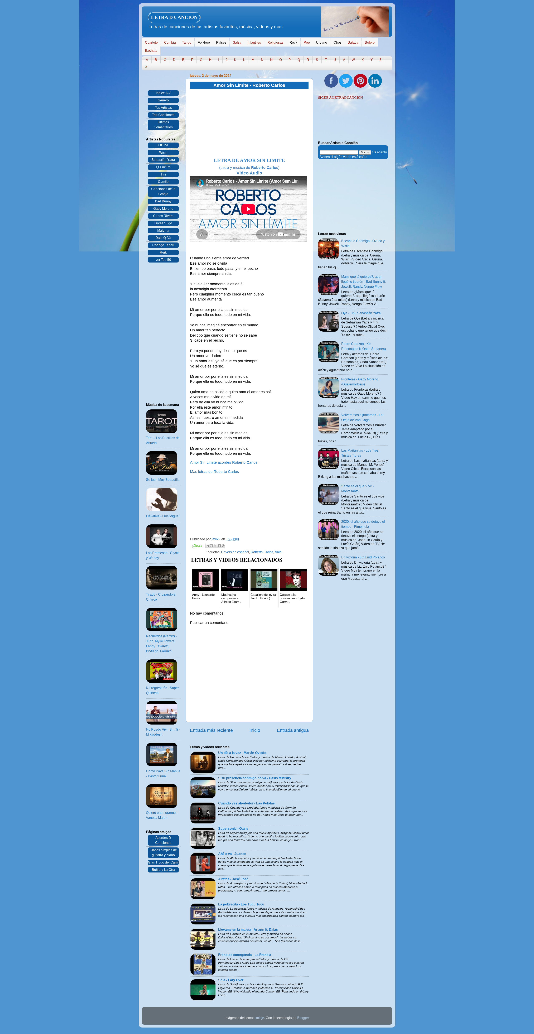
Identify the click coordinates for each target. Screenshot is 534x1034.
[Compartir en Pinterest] (223, 546)
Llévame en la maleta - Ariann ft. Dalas (248, 929)
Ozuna (163, 145)
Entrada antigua (293, 730)
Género (163, 100)
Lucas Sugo (163, 223)
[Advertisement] (249, 123)
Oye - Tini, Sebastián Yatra (361, 313)
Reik (163, 252)
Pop (307, 42)
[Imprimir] (197, 547)
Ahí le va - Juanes (232, 854)
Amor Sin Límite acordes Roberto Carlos (223, 462)
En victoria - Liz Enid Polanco (363, 557)
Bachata (151, 50)
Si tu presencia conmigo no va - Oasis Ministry (254, 778)
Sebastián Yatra (163, 160)
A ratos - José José (233, 879)
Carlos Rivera (163, 216)
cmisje (259, 1018)
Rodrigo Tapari (163, 245)
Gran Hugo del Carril (163, 862)
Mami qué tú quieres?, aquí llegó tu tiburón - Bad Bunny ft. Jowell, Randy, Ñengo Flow (363, 281)
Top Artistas (163, 107)
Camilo (163, 181)
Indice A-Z (163, 93)
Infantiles (254, 42)
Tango (186, 42)
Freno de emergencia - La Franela (244, 955)
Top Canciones (163, 115)
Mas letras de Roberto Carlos (214, 472)
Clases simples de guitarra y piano (163, 852)
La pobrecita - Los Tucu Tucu (241, 904)
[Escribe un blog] (211, 546)
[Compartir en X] (215, 546)
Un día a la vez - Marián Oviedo (242, 753)
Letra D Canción (174, 17)
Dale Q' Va (163, 238)
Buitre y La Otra (163, 869)
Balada (353, 42)
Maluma (163, 230)
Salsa (237, 42)
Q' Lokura (163, 167)
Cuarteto (151, 42)
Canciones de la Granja (163, 191)
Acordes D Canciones (163, 840)
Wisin (163, 152)
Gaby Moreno (163, 208)
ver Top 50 (163, 259)
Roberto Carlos (262, 552)
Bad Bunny (163, 201)
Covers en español (235, 552)
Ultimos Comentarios (163, 124)
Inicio (254, 730)
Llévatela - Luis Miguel (162, 516)
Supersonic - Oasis (233, 828)
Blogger (303, 1018)
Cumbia (170, 42)
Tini (163, 174)
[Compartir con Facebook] (219, 546)
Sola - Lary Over (230, 980)
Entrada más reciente (211, 730)
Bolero (370, 42)
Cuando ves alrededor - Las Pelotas (246, 803)
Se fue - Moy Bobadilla (163, 479)
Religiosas (275, 42)
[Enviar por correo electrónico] (207, 546)
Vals (278, 552)
